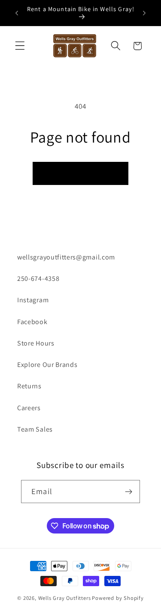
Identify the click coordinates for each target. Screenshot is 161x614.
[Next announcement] (144, 12)
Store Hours (36, 343)
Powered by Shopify (118, 598)
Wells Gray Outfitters (64, 598)
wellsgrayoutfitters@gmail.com (66, 257)
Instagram (33, 299)
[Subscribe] (129, 491)
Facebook (32, 321)
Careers (29, 407)
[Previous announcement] (16, 12)
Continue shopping (81, 173)
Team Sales (35, 429)
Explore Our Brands (47, 364)
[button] (20, 46)
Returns (29, 386)
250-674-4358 (38, 278)
